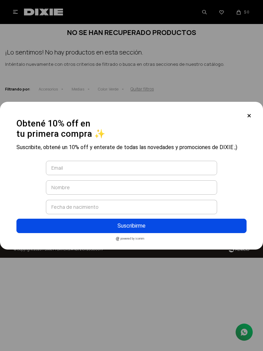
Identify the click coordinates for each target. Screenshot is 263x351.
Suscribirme (131, 225)
